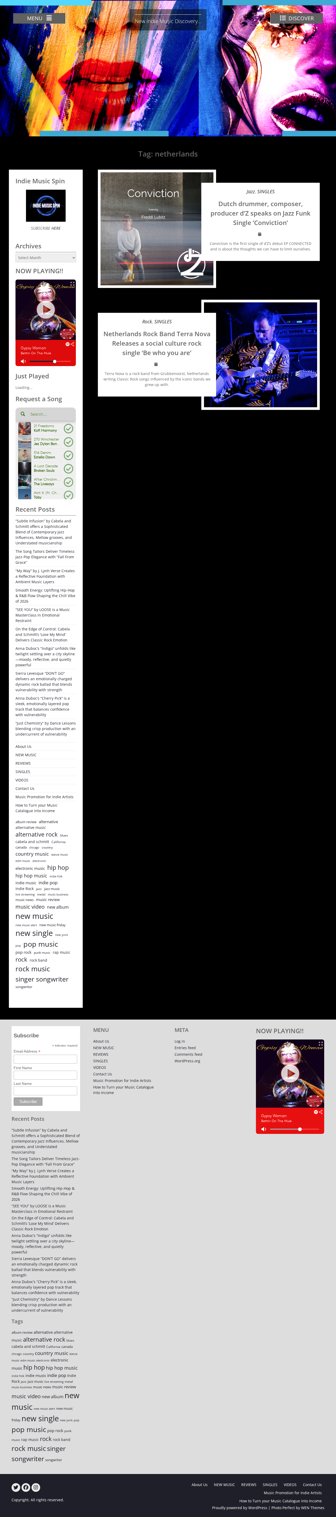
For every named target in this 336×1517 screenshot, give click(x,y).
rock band (38, 960)
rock (21, 959)
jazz (39, 889)
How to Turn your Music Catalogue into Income (36, 808)
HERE (55, 228)
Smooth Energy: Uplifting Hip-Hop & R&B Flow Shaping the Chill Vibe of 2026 (45, 596)
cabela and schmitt (32, 841)
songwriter (23, 986)
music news (24, 899)
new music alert (26, 925)
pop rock (23, 952)
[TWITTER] (16, 1487)
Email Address (27, 1051)
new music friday (52, 925)
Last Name (23, 1083)
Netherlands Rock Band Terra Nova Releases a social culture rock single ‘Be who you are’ (157, 343)
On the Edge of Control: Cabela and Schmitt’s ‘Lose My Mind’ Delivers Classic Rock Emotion (42, 634)
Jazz (251, 191)
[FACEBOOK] (26, 1487)
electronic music (30, 868)
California (58, 842)
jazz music (52, 888)
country (47, 847)
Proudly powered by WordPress (239, 1507)
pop (18, 945)
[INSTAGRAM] (36, 1487)
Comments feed (188, 1054)
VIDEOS (21, 780)
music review (48, 899)
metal (41, 894)
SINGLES (266, 191)
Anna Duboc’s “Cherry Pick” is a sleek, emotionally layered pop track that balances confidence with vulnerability (42, 706)
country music (32, 853)
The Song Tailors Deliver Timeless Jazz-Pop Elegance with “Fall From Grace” (45, 557)
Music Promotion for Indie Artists (44, 796)
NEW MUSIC (25, 754)
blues (64, 835)
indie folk (56, 876)
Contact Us (24, 788)
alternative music (30, 827)
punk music (42, 952)
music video (30, 906)
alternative (48, 821)
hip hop (58, 868)
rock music (32, 968)
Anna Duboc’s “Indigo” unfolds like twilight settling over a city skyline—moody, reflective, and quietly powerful (45, 656)
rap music (61, 952)
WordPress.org (187, 1060)
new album (58, 907)
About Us (23, 746)
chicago (34, 847)
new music (34, 916)
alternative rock (36, 834)
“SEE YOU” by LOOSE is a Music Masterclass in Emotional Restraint (42, 615)
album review (25, 821)
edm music (22, 861)
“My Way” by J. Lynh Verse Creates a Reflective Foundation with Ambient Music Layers (45, 576)
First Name (23, 1068)
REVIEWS (23, 763)
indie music (25, 883)
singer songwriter (42, 978)
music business (58, 894)
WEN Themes (312, 1507)
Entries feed (185, 1047)
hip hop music (31, 875)
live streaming (25, 894)
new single (34, 933)
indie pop (48, 883)
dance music (59, 854)
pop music (40, 944)
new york (61, 935)
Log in (180, 1041)
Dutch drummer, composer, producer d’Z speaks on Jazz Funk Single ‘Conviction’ (261, 213)
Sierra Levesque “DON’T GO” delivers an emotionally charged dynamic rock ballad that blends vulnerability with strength (43, 681)
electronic (39, 861)
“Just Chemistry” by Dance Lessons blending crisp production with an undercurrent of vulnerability (45, 729)
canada (21, 847)
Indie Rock (24, 888)
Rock (147, 321)
